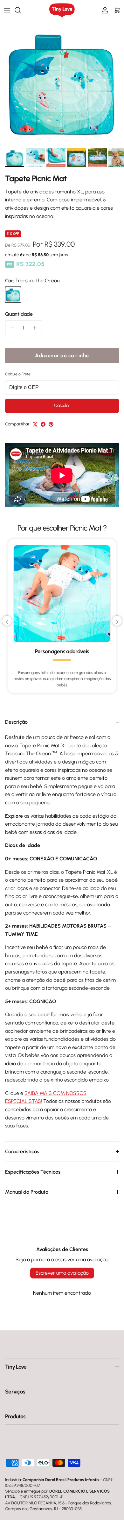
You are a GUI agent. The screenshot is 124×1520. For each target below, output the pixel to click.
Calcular (62, 405)
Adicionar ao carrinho (62, 355)
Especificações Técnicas (32, 1172)
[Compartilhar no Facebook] (43, 424)
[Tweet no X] (35, 424)
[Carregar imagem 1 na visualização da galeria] (62, 83)
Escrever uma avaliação (62, 1273)
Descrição (16, 722)
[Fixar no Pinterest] (51, 424)
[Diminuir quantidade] (11, 328)
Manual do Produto (26, 1192)
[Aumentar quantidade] (36, 328)
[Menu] (7, 10)
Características (22, 1151)
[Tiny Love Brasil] (62, 10)
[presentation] (7, 620)
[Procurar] (21, 10)
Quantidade (19, 314)
